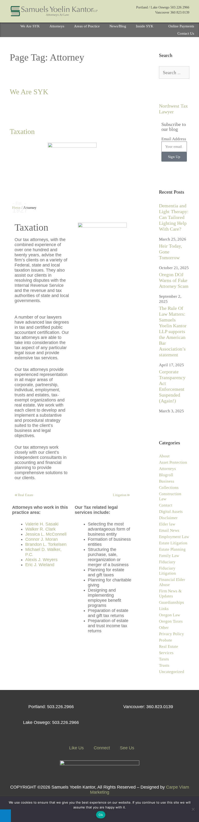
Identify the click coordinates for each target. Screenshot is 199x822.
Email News (169, 530)
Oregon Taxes (171, 621)
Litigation (119, 495)
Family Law (169, 555)
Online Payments (181, 26)
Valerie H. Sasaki (41, 524)
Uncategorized (171, 671)
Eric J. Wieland (39, 564)
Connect (101, 747)
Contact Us (185, 33)
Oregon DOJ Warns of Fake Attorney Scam (174, 280)
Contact (165, 505)
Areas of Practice (87, 26)
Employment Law (174, 536)
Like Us (76, 747)
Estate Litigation (173, 543)
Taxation (22, 131)
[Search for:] (174, 72)
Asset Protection (173, 462)
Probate (165, 640)
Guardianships (171, 602)
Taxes (164, 659)
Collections (169, 487)
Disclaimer (168, 518)
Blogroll (166, 475)
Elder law (167, 524)
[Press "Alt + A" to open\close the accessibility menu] (5, 815)
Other (164, 627)
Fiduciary (167, 562)
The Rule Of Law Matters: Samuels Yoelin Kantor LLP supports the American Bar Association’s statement (173, 331)
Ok (101, 815)
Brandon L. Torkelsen (45, 544)
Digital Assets (171, 511)
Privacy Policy (171, 634)
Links (164, 608)
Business (166, 481)
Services (166, 652)
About (164, 456)
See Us (126, 747)
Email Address (173, 139)
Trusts (164, 665)
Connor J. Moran (41, 539)
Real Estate (25, 495)
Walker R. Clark (40, 529)
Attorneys (57, 26)
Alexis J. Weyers (41, 559)
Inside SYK (144, 26)
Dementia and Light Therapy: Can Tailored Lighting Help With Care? (174, 217)
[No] (193, 809)
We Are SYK (30, 26)
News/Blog (117, 26)
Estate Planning (172, 549)
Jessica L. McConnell (45, 534)
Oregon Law (169, 615)
